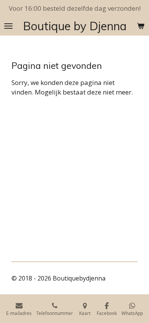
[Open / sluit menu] (8, 26)
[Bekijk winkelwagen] (140, 26)
